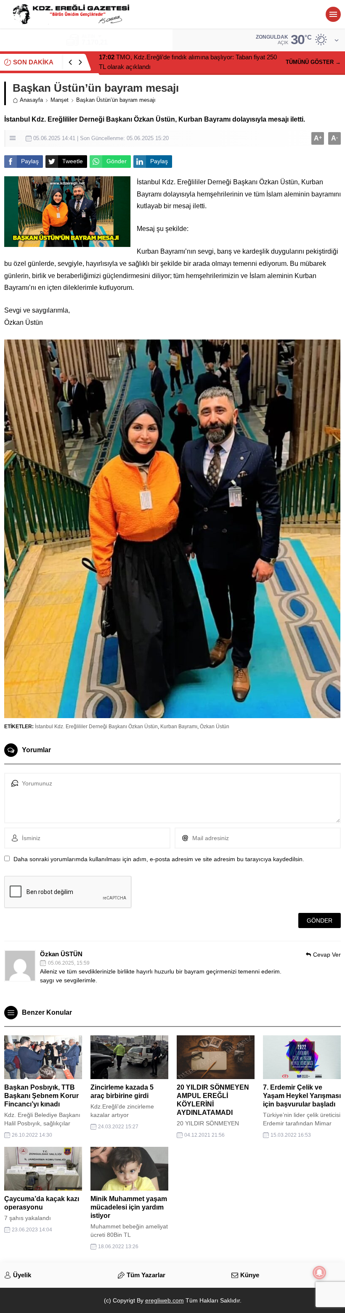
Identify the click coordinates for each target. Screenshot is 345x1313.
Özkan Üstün (214, 726)
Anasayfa (31, 100)
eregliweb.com (164, 1300)
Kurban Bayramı (178, 726)
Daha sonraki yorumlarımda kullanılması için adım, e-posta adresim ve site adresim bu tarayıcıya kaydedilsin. (158, 859)
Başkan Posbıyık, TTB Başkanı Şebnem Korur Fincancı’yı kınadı (41, 1096)
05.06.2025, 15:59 (69, 963)
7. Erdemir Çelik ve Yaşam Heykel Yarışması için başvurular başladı (302, 1096)
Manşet (59, 100)
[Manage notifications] (319, 1272)
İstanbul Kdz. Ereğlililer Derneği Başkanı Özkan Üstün (96, 726)
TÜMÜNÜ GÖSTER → (313, 62)
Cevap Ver (327, 954)
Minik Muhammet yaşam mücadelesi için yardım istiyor (128, 1207)
